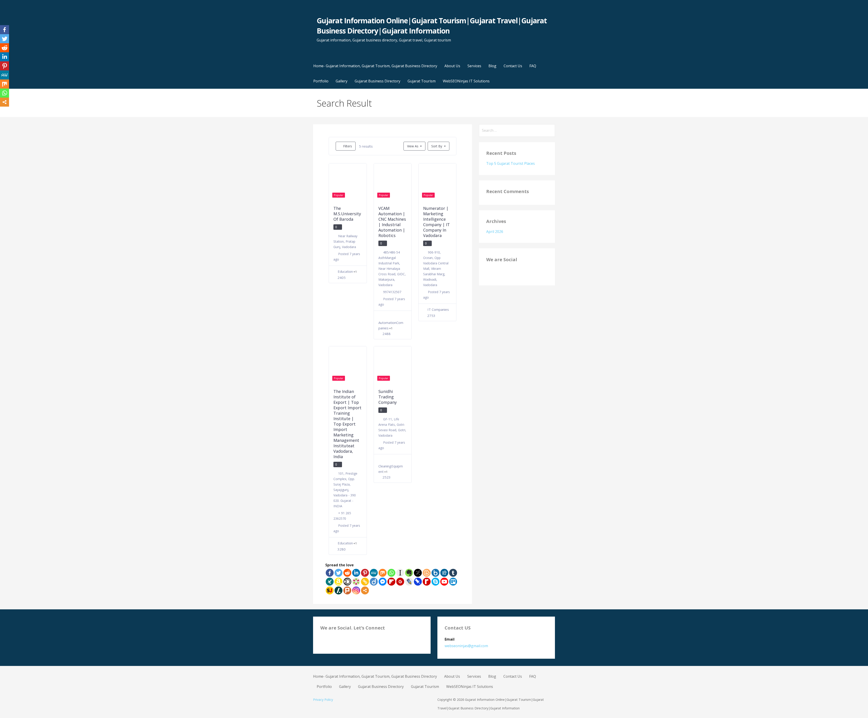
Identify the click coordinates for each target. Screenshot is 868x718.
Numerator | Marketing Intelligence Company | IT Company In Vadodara (436, 222)
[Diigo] (374, 582)
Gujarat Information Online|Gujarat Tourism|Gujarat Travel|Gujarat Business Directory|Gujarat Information (432, 26)
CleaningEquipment (390, 469)
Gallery (341, 81)
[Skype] (435, 582)
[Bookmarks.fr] (356, 582)
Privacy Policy (323, 699)
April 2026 (494, 231)
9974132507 (392, 292)
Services (474, 65)
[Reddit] (347, 573)
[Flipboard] (391, 582)
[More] (365, 590)
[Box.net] (435, 573)
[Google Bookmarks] (400, 582)
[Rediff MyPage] (427, 582)
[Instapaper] (400, 573)
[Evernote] (409, 573)
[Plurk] (347, 590)
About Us (452, 65)
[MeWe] (374, 573)
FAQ (532, 65)
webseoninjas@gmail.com (466, 645)
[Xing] (330, 582)
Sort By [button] (437, 146)
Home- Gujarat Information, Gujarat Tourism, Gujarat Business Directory (375, 65)
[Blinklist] (347, 582)
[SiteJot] (330, 590)
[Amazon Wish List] (338, 582)
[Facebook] (330, 573)
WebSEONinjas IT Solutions (466, 81)
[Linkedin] (356, 573)
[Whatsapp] (391, 573)
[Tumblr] (453, 573)
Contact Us (513, 65)
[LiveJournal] (409, 582)
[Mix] (383, 573)
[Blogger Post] (427, 573)
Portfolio (320, 81)
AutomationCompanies (390, 325)
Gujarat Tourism (422, 81)
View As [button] (412, 146)
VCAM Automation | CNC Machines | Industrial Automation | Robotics (392, 222)
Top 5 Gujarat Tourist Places (510, 163)
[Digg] (444, 573)
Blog (492, 65)
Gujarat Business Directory (377, 81)
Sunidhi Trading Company (387, 397)
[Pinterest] (365, 573)
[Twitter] (338, 573)
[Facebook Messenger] (383, 582)
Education (345, 271)
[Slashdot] (338, 590)
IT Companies (438, 309)
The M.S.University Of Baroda (347, 214)
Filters (347, 146)
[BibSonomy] (418, 573)
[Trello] (453, 582)
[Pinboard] (418, 582)
